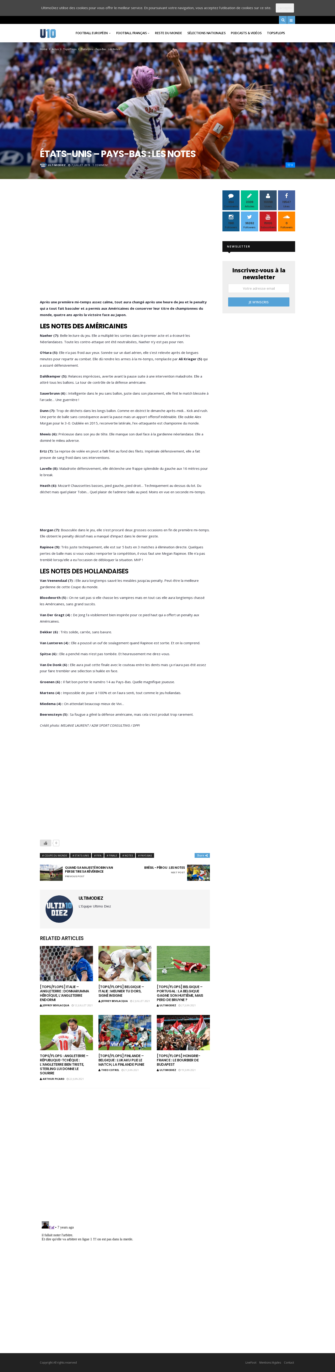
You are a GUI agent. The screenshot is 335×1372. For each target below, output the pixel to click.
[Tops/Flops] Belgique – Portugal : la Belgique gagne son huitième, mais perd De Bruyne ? (180, 993)
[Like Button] (45, 843)
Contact (289, 1362)
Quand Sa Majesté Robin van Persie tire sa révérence (89, 872)
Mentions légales (270, 1362)
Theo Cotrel (110, 1070)
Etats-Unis (82, 855)
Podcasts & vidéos (246, 33)
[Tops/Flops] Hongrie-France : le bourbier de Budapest (178, 1060)
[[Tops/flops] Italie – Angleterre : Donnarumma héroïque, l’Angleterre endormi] (66, 963)
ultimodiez (57, 165)
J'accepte (285, 7)
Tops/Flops (276, 33)
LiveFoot (250, 1362)
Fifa (98, 855)
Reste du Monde (168, 33)
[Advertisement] (125, 246)
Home (43, 49)
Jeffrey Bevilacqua (56, 1005)
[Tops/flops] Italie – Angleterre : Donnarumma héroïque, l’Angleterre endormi (64, 993)
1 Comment (101, 165)
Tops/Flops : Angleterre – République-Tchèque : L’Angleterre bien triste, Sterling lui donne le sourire (64, 1064)
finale (113, 855)
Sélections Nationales (206, 33)
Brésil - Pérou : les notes (164, 870)
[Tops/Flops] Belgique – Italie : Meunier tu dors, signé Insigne (121, 991)
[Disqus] (125, 1151)
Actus (55, 49)
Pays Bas (146, 855)
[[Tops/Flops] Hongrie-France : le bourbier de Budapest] (183, 1032)
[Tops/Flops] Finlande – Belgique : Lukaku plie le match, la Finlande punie (121, 1060)
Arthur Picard (53, 1079)
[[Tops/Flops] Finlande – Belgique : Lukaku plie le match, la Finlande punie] (125, 1032)
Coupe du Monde (55, 855)
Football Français (131, 33)
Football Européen (92, 33)
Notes (129, 855)
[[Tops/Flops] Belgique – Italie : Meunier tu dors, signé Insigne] (125, 963)
